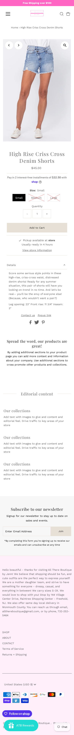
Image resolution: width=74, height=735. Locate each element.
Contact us (28, 315)
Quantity (37, 206)
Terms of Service (13, 648)
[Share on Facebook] (30, 323)
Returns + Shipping (14, 654)
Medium (36, 197)
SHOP (5, 632)
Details (11, 265)
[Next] (18, 45)
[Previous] (9, 45)
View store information (37, 250)
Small (19, 197)
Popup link (44, 315)
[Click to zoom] (65, 45)
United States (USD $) (19, 684)
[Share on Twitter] (37, 323)
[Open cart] (68, 13)
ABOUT (6, 637)
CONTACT (8, 643)
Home (14, 27)
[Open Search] (61, 14)
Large (53, 197)
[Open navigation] (11, 14)
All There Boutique (38, 723)
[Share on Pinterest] (43, 323)
